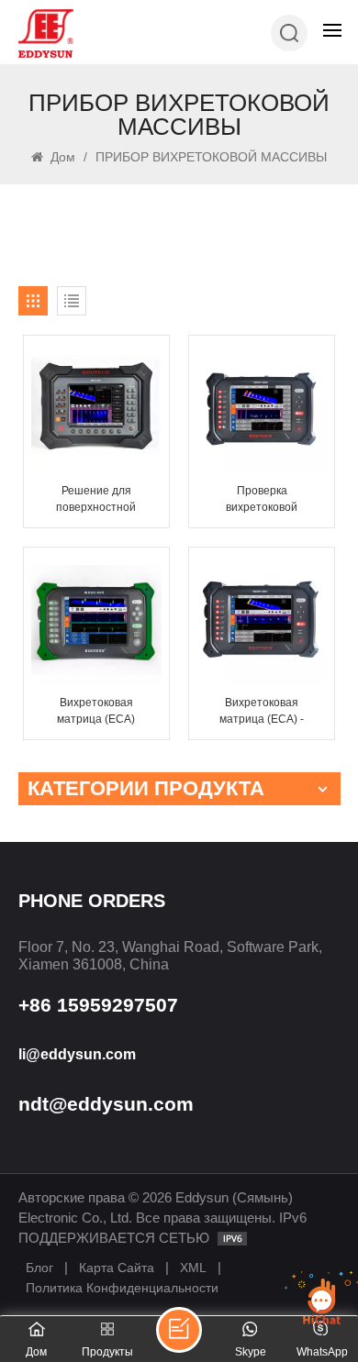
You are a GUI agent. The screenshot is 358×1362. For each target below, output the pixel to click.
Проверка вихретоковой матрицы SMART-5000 (262, 499)
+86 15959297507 (98, 1004)
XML (193, 1267)
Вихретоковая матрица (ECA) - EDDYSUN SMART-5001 (261, 711)
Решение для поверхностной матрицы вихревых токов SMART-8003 (96, 499)
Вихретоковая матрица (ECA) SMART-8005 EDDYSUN (96, 711)
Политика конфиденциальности (122, 1287)
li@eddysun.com (77, 1054)
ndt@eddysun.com (106, 1103)
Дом (61, 156)
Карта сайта (116, 1267)
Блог (39, 1267)
